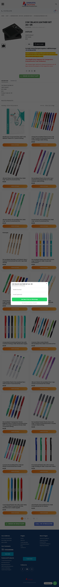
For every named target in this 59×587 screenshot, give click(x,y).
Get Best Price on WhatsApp (29, 299)
